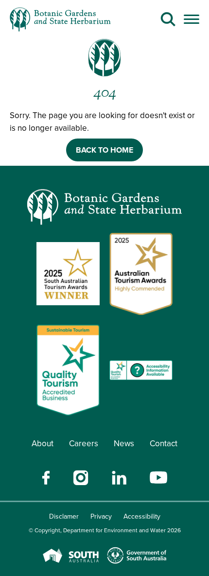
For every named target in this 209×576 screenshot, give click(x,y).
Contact (163, 443)
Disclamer (64, 516)
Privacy (101, 516)
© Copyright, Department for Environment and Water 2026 (105, 530)
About (42, 443)
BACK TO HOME (104, 150)
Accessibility (141, 516)
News (124, 443)
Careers (83, 443)
